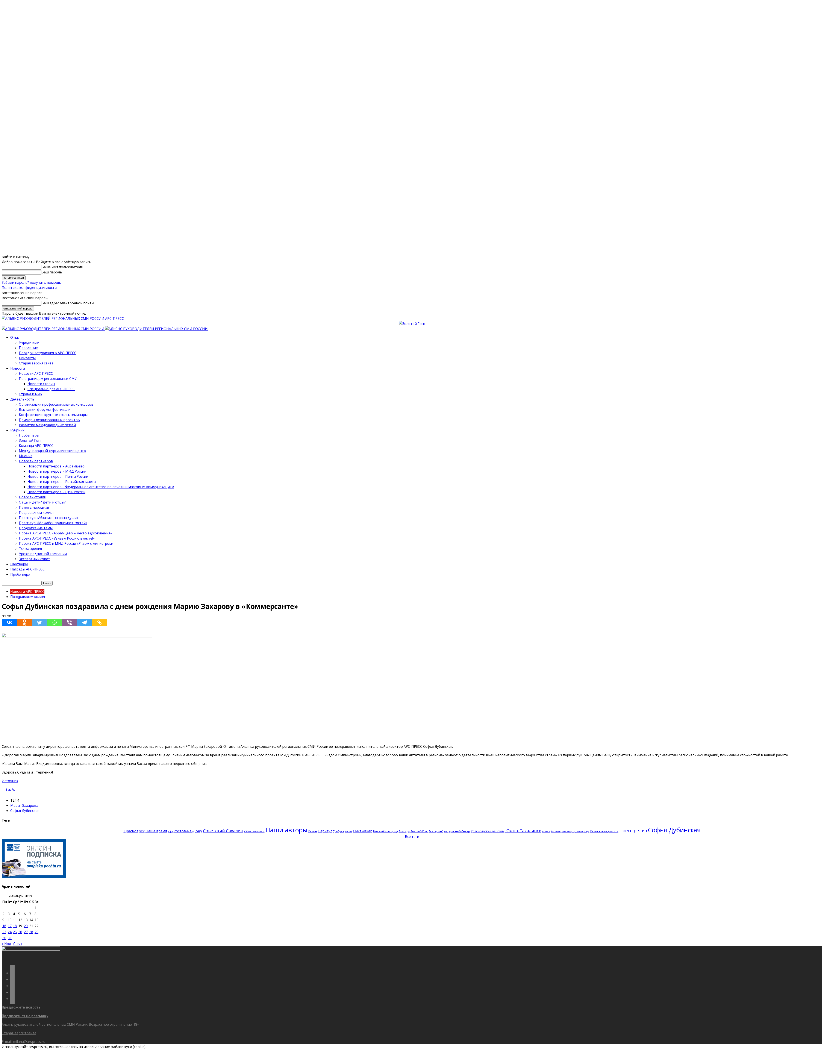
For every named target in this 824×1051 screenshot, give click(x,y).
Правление (28, 347)
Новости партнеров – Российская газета (61, 481)
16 (4, 926)
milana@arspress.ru (29, 1041)
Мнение (25, 455)
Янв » (17, 943)
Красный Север (459, 831)
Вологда (404, 831)
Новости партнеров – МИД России (56, 471)
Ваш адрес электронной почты (67, 303)
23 (4, 932)
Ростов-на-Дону (188, 830)
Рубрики (17, 430)
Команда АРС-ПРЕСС (36, 445)
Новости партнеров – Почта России (57, 476)
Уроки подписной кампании (43, 553)
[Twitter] (39, 622)
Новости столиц (41, 383)
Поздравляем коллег (36, 512)
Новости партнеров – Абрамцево (56, 466)
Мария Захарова (24, 805)
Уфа (170, 831)
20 (26, 926)
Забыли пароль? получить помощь (31, 282)
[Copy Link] (99, 622)
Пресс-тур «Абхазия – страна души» (48, 517)
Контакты (27, 358)
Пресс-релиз (633, 830)
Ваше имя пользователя (62, 267)
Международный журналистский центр (52, 450)
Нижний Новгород (385, 831)
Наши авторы (286, 830)
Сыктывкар (362, 831)
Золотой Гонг (30, 440)
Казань (546, 831)
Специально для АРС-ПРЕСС (51, 389)
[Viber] (69, 622)
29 (36, 932)
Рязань (312, 831)
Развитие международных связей (47, 425)
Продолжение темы (36, 528)
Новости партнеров (36, 461)
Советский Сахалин (223, 831)
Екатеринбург (438, 831)
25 (15, 932)
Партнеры (19, 564)
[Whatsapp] (54, 622)
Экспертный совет (34, 559)
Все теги (412, 836)
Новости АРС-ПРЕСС (36, 373)
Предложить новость (21, 1007)
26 (20, 932)
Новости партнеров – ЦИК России (56, 492)
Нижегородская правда (575, 831)
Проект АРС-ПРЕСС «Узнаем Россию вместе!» (57, 538)
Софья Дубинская (24, 810)
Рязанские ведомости (604, 831)
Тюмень (556, 831)
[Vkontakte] (9, 622)
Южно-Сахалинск (523, 831)
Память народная (34, 507)
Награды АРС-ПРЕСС (27, 569)
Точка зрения (30, 548)
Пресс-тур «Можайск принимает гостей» (53, 522)
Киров (348, 831)
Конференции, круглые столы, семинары (53, 414)
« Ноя (6, 943)
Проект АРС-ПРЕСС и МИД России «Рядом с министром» (66, 543)
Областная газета (254, 831)
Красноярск (134, 830)
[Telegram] (84, 622)
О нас (14, 337)
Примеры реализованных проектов (49, 419)
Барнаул (325, 831)
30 (4, 938)
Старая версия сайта (36, 363)
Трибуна (338, 831)
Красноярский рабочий (487, 831)
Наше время (156, 830)
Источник (10, 780)
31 (10, 938)
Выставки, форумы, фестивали (44, 409)
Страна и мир (30, 394)
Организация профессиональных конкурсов (56, 404)
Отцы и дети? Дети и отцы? (42, 502)
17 (10, 926)
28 (31, 932)
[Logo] (53, 328)
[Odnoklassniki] (24, 622)
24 (10, 932)
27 (26, 932)
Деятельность (22, 399)
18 (15, 926)
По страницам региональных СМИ (48, 378)
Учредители (29, 342)
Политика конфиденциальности (29, 287)
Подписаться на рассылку (25, 1015)
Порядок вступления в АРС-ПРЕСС (47, 352)
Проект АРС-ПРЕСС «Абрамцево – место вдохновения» (65, 533)
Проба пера (29, 435)
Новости (17, 368)
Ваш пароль (51, 272)
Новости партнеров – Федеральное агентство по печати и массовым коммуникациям (100, 486)
